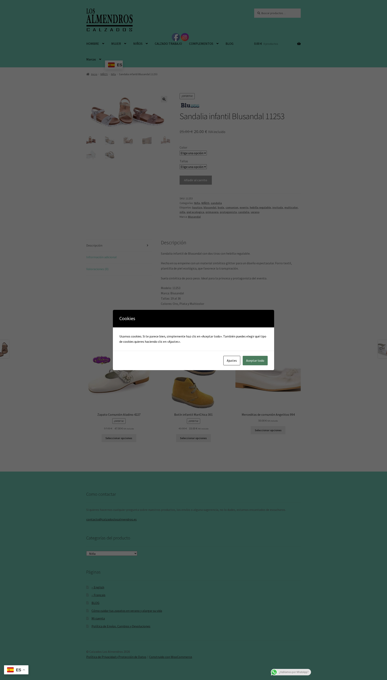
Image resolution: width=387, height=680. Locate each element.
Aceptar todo (255, 360)
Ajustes (232, 360)
